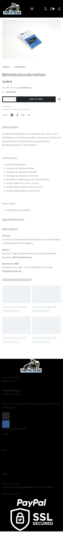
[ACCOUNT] (59, 8)
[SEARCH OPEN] (45, 8)
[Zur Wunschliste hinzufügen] (59, 99)
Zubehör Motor (16, 109)
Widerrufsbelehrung (21, 257)
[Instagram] (6, 416)
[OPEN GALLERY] (31, 39)
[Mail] (23, 115)
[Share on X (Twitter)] (12, 115)
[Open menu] (32, 9)
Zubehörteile (19, 67)
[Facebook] (6, 424)
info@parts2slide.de (11, 271)
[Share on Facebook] (17, 115)
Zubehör (6, 67)
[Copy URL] (28, 115)
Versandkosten (24, 88)
